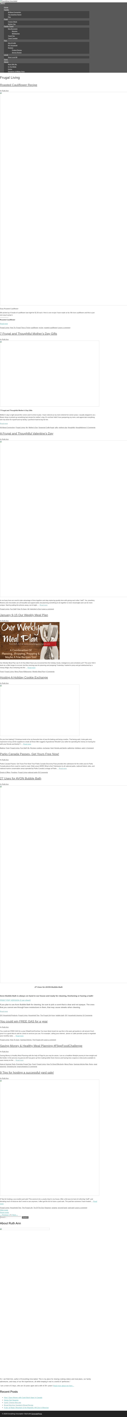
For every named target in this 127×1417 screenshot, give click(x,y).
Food (6, 19)
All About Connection (14, 12)
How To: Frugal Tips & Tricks (20, 328)
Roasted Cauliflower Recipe (18, 85)
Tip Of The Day (38, 1208)
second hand (62, 1208)
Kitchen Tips (12, 24)
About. (6, 62)
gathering (70, 748)
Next (15, 1215)
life (27, 427)
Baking (2, 748)
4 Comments (50, 671)
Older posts (4, 1210)
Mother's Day (33, 427)
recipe (41, 328)
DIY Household (12, 45)
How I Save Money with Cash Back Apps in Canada (23, 1398)
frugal (52, 427)
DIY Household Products (8, 1015)
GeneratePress (36, 1414)
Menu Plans (18, 671)
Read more (4, 324)
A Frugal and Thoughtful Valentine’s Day (26, 433)
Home (6, 7)
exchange (46, 748)
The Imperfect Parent (14, 14)
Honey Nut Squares (11, 1400)
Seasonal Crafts (44, 427)
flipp (86, 1064)
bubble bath (60, 1015)
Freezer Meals (12, 22)
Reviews (10, 48)
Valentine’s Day (35, 609)
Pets (9, 17)
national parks (33, 772)
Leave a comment (64, 328)
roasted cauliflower (50, 328)
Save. (6, 59)
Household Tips (33, 1015)
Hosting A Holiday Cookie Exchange (24, 677)
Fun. (5, 40)
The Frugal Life (45, 1015)
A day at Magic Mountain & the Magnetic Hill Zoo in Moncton (26, 1408)
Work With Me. (12, 64)
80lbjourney (27, 671)
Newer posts (4, 1212)
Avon (53, 1015)
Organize (47, 1208)
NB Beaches (16, 33)
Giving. (10, 69)
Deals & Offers (5, 772)
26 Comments (43, 772)
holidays (78, 748)
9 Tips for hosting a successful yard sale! (27, 1072)
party (83, 748)
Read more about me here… (63, 1386)
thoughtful (71, 427)
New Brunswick (12, 29)
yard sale (71, 1208)
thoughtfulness (81, 427)
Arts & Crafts (12, 43)
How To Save (22, 609)
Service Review (17, 52)
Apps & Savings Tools (7, 1064)
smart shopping (22, 1066)
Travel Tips (11, 36)
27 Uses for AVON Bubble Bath (20, 778)
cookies (39, 748)
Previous (4, 1215)
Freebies (14, 772)
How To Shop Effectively (55, 1064)
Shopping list (11, 1066)
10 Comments (87, 1015)
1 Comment (90, 748)
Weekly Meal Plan (38, 671)
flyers (91, 1064)
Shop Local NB (12, 57)
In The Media (12, 67)
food (52, 748)
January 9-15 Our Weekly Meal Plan (24, 615)
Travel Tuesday (13, 38)
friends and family (60, 748)
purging (54, 1208)
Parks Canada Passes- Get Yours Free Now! (29, 754)
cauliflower (34, 328)
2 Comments (90, 427)
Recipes (33, 748)
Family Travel (8, 26)
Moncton (14, 31)
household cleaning (75, 1015)
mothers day (63, 427)
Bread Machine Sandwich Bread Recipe (18, 1405)
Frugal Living (4, 328)
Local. (6, 55)
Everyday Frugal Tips (23, 1064)
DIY (66, 1015)
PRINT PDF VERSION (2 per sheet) (15, 1000)
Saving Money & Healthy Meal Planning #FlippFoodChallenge (41, 1045)
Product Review (17, 50)
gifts (56, 427)
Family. (6, 10)
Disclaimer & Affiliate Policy (16, 71)
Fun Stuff (13, 609)
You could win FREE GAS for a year (24, 1021)
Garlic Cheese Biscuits (12, 1403)
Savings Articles (26, 1040)
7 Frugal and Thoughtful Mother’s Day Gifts (28, 333)
